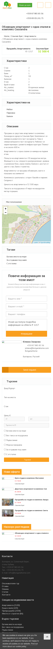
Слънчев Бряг (17, 36)
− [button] (5, 212)
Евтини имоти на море (16, 256)
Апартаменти (30, 36)
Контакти (6, 594)
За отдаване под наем (17, 260)
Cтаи (6, 406)
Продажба (11, 48)
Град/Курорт (9, 388)
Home (6, 36)
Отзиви (5, 586)
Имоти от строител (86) (12, 613)
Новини (5, 589)
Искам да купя (24, 5)
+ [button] (5, 208)
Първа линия (11, 440)
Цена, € (7, 415)
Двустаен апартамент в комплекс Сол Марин (31, 489)
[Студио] (25, 410)
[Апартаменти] (25, 401)
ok (47, 636)
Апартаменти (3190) (11, 605)
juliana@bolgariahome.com (37, 348)
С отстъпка (11, 263)
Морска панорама (14, 445)
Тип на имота (10, 397)
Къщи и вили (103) (10, 608)
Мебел (9, 109)
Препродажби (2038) (11, 610)
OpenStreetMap (45, 242)
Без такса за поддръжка (17, 435)
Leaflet (36, 242)
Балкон (10, 116)
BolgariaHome (31, 351)
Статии (5, 592)
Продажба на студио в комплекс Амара (31, 500)
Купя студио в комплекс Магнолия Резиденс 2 (29, 478)
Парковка (11, 112)
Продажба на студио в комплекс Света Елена (31, 511)
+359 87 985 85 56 (35, 345)
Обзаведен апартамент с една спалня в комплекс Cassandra (31, 533)
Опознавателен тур (10, 583)
